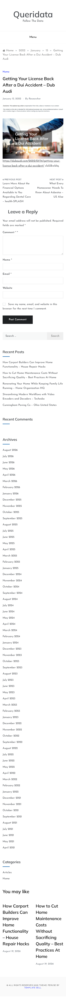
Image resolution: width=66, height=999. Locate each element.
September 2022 (12, 742)
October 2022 (11, 736)
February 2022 (11, 785)
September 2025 (12, 518)
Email (7, 274)
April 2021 (9, 847)
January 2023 (10, 717)
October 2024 (11, 587)
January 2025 (10, 568)
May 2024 (9, 618)
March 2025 (10, 556)
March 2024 (10, 630)
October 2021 (11, 810)
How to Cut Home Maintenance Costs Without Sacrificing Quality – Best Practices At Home (49, 931)
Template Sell (32, 988)
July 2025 (8, 531)
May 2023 (9, 692)
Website (7, 288)
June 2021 (8, 835)
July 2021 (8, 829)
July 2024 (8, 605)
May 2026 (9, 469)
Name (7, 260)
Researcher (35, 98)
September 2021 (12, 816)
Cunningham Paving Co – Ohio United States (29, 405)
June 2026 (8, 462)
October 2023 (11, 661)
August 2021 (10, 823)
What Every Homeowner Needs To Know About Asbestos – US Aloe (49, 190)
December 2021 (12, 798)
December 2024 (12, 574)
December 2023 (12, 649)
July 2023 (8, 680)
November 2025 (12, 506)
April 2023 (9, 698)
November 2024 (12, 580)
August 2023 (10, 673)
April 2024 (9, 624)
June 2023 (8, 686)
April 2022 (9, 773)
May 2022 (9, 767)
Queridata (33, 14)
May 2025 (9, 543)
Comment (9, 232)
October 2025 (11, 512)
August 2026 (10, 450)
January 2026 (10, 493)
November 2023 (12, 655)
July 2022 (8, 754)
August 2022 (10, 748)
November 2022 (12, 729)
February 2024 (11, 636)
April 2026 (9, 475)
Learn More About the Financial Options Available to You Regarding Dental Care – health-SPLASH (17, 192)
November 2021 (12, 804)
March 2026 (10, 481)
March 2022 (10, 779)
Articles (7, 872)
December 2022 (12, 723)
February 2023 (11, 711)
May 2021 (8, 841)
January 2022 (10, 792)
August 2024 (10, 599)
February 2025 (11, 562)
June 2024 (8, 611)
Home (6, 72)
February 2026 (11, 487)
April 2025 (9, 549)
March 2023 (10, 705)
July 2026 (8, 456)
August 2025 (10, 524)
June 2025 (8, 537)
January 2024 (10, 643)
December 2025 (12, 500)
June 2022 (8, 760)
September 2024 (12, 593)
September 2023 (12, 667)
